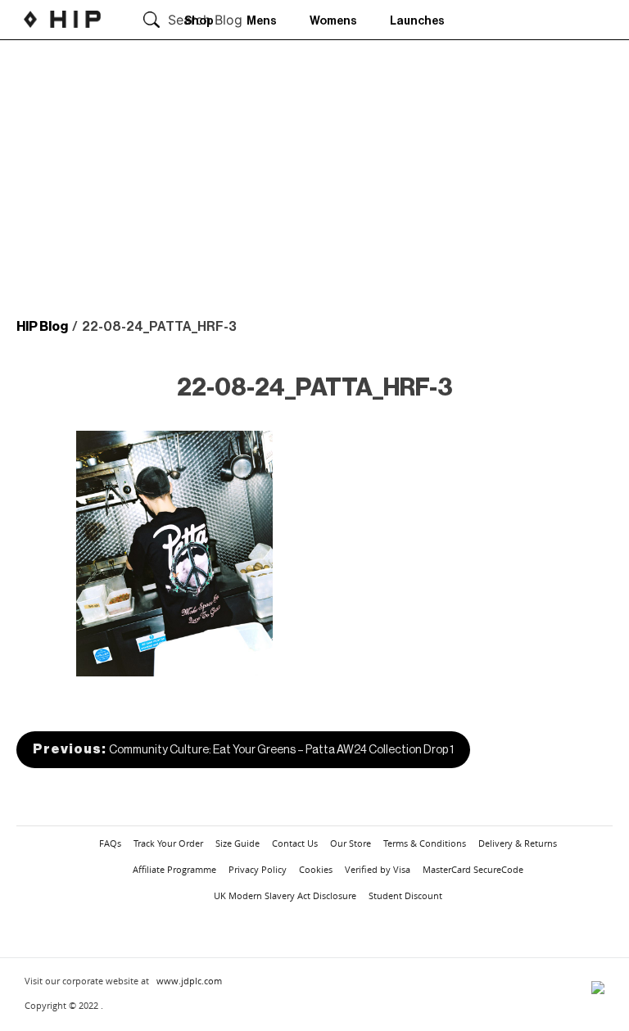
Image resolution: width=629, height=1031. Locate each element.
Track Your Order (168, 843)
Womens (333, 21)
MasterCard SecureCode (473, 869)
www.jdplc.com (189, 980)
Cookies (316, 869)
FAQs (110, 843)
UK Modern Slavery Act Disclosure (285, 895)
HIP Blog (42, 326)
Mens (262, 21)
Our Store (350, 843)
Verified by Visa (377, 869)
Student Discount (405, 895)
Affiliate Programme (174, 869)
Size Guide (237, 843)
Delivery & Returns (517, 843)
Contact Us (295, 843)
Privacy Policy (258, 869)
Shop (199, 21)
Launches (417, 21)
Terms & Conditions (424, 843)
